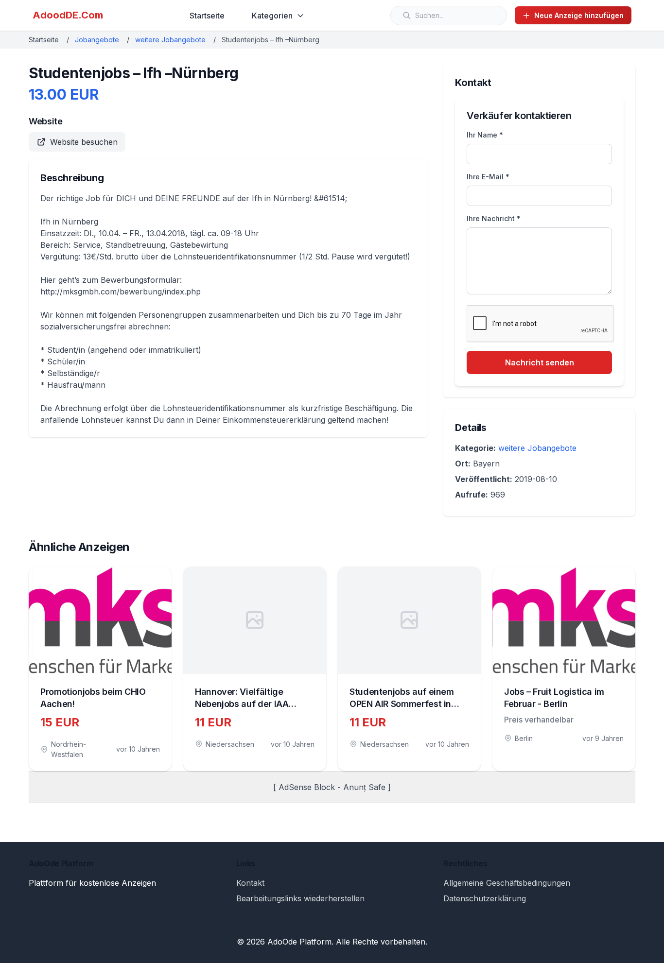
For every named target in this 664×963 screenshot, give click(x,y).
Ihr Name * (485, 135)
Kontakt (250, 883)
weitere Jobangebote (170, 39)
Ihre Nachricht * (494, 218)
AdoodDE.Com (68, 15)
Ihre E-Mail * (488, 176)
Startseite (207, 15)
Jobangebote (97, 39)
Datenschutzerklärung (484, 898)
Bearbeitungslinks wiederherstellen (300, 898)
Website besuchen (84, 142)
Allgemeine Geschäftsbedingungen (506, 883)
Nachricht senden (539, 362)
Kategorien (272, 15)
